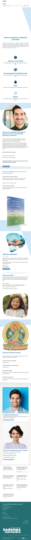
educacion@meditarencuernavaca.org (10, 518)
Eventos (16, 535)
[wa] (27, 523)
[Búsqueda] (25, 6)
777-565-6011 (5, 514)
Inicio (9, 535)
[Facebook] (25, 523)
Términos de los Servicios (24, 535)
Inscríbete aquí (6, 166)
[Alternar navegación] (28, 1)
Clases (12, 535)
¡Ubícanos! (4, 510)
